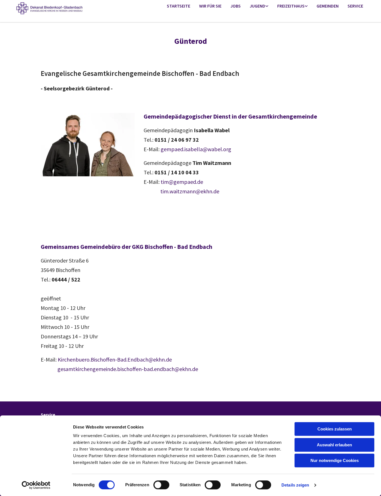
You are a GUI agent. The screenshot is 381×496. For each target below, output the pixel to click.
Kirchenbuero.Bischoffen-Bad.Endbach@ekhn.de (115, 359)
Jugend (257, 6)
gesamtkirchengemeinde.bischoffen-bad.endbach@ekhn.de (127, 368)
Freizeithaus (291, 6)
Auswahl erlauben (334, 444)
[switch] (161, 484)
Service (355, 6)
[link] (259, 6)
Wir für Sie (210, 6)
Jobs (235, 6)
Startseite (178, 6)
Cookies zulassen (334, 429)
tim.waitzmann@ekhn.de (181, 191)
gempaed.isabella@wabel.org (196, 149)
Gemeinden (328, 6)
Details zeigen (295, 485)
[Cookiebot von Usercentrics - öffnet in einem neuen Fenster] (36, 485)
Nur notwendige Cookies (334, 460)
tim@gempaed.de (182, 181)
